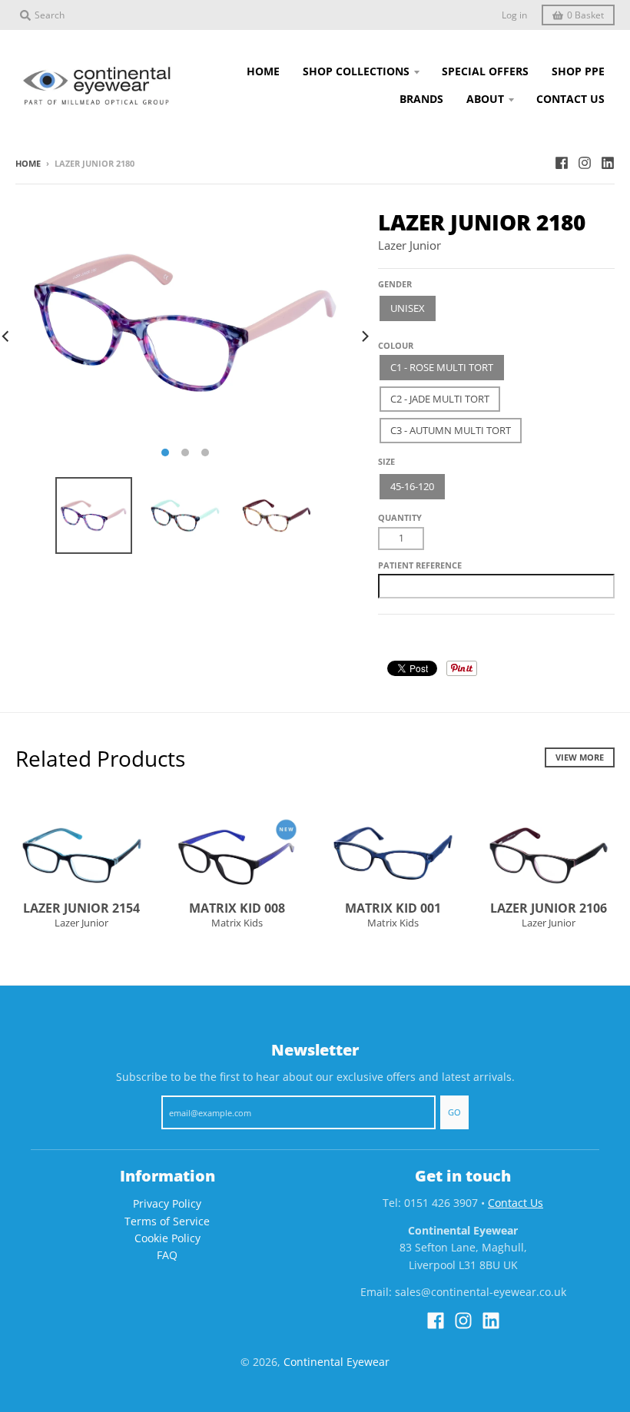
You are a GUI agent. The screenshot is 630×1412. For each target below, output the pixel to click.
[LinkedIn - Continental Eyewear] (608, 163)
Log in (514, 15)
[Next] (364, 336)
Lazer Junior (409, 245)
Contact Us (515, 1202)
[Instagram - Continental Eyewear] (585, 163)
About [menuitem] (485, 98)
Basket (585, 15)
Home (28, 163)
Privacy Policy (167, 1203)
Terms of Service (167, 1221)
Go (454, 1112)
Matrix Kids (237, 923)
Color (392, 339)
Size (386, 461)
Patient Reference (420, 565)
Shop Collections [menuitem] (356, 71)
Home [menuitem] (263, 71)
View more (579, 757)
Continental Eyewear (337, 1361)
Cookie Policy (167, 1238)
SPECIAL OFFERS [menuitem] (485, 71)
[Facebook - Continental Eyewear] (562, 163)
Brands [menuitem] (421, 98)
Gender (395, 284)
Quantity (400, 517)
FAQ (167, 1255)
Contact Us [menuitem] (570, 98)
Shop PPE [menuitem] (578, 71)
